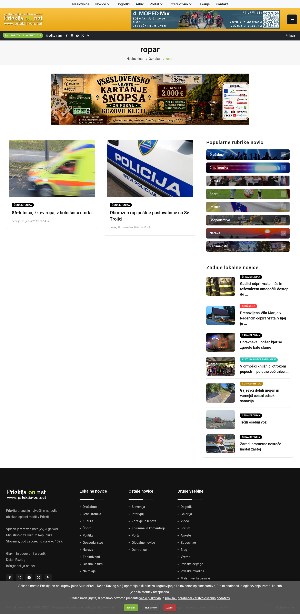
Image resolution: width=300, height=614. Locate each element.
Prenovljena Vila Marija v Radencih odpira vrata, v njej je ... (263, 318)
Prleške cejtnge (192, 564)
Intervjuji (138, 514)
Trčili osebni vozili (255, 422)
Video (185, 521)
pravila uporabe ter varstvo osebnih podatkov (197, 598)
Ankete (186, 535)
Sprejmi (131, 607)
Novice (100, 4)
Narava (88, 550)
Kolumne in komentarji (148, 528)
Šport (87, 528)
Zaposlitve (188, 543)
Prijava (290, 35)
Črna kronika (23, 205)
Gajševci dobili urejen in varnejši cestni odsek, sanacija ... (259, 395)
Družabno (90, 507)
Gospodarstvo (93, 543)
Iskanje (204, 4)
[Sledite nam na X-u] (82, 36)
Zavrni (169, 607)
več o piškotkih (150, 598)
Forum (185, 528)
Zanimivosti (91, 557)
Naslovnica (80, 4)
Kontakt (222, 4)
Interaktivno (179, 4)
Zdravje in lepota (144, 521)
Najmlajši (89, 571)
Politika (88, 535)
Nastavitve (151, 607)
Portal (154, 4)
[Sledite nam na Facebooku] (66, 36)
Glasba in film (93, 564)
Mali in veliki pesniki (195, 578)
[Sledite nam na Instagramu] (72, 36)
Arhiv (139, 4)
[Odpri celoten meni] (292, 19)
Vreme (185, 557)
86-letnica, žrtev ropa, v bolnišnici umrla (52, 212)
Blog (184, 550)
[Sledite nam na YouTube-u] (77, 36)
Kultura (88, 521)
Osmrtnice (139, 550)
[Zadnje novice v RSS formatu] (88, 36)
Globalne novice (143, 543)
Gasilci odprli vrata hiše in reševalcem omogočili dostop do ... (264, 288)
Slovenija (138, 507)
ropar (169, 59)
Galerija (186, 514)
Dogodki (123, 4)
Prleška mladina (192, 571)
